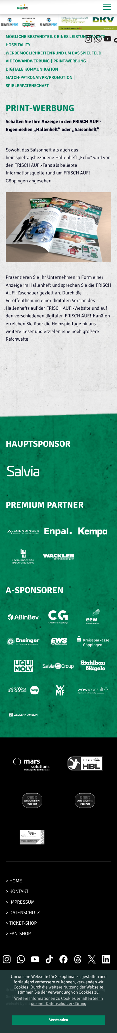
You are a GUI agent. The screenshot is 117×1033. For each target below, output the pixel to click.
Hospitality (18, 44)
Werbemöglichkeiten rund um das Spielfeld (53, 53)
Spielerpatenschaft (27, 85)
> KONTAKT (17, 891)
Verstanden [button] (58, 1019)
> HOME (14, 881)
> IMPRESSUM (20, 902)
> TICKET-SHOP (21, 923)
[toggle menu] (107, 7)
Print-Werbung (69, 61)
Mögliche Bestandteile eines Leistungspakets (55, 36)
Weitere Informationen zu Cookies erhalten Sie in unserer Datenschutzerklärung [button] (58, 1001)
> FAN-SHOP (18, 934)
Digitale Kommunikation (32, 69)
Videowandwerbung (28, 61)
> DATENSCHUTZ (23, 913)
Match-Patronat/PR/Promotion (39, 77)
